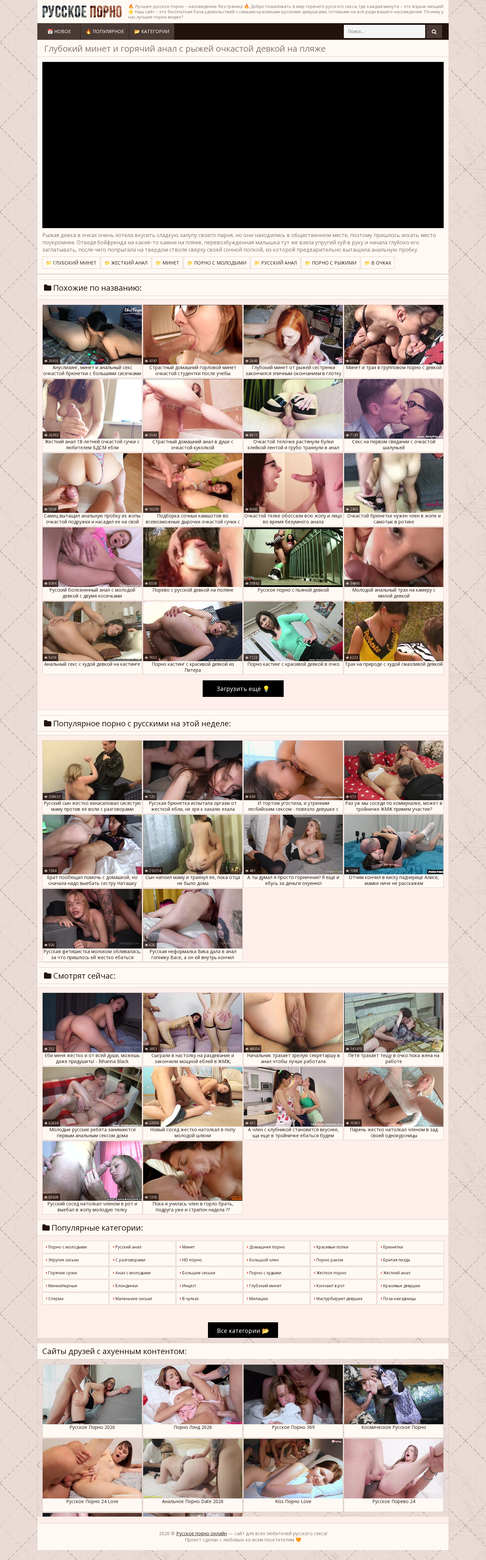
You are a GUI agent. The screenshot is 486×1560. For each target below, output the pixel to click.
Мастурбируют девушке (339, 1298)
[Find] (434, 31)
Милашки (258, 1298)
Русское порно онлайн (201, 1533)
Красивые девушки (401, 1286)
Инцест (188, 1286)
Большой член (263, 1260)
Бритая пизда (396, 1260)
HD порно (191, 1260)
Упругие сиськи (63, 1260)
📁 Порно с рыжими (330, 263)
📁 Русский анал (275, 263)
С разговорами (129, 1260)
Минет (188, 1247)
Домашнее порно (266, 1247)
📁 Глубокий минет (71, 263)
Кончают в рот (329, 1286)
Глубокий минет (264, 1286)
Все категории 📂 (243, 1331)
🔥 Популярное (105, 31)
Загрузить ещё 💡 (243, 689)
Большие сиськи (198, 1273)
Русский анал (128, 1247)
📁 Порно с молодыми (216, 263)
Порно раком (329, 1260)
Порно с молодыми (67, 1247)
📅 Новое (59, 31)
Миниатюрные (62, 1286)
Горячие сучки (62, 1273)
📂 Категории (151, 31)
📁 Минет (167, 263)
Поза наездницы (399, 1298)
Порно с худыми (264, 1273)
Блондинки (126, 1286)
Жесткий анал (396, 1273)
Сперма (55, 1298)
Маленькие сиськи (133, 1298)
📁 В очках (377, 263)
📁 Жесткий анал (125, 263)
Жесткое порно (330, 1273)
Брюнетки (392, 1247)
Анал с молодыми (132, 1273)
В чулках (190, 1298)
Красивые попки (331, 1247)
